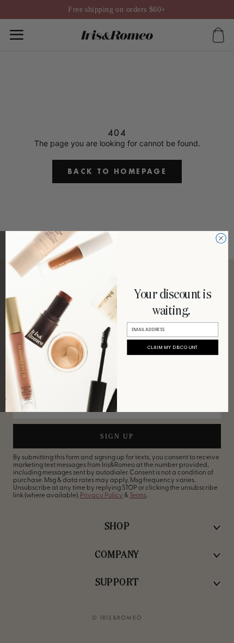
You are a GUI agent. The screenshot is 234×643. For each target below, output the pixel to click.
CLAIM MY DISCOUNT (172, 347)
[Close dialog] (221, 238)
